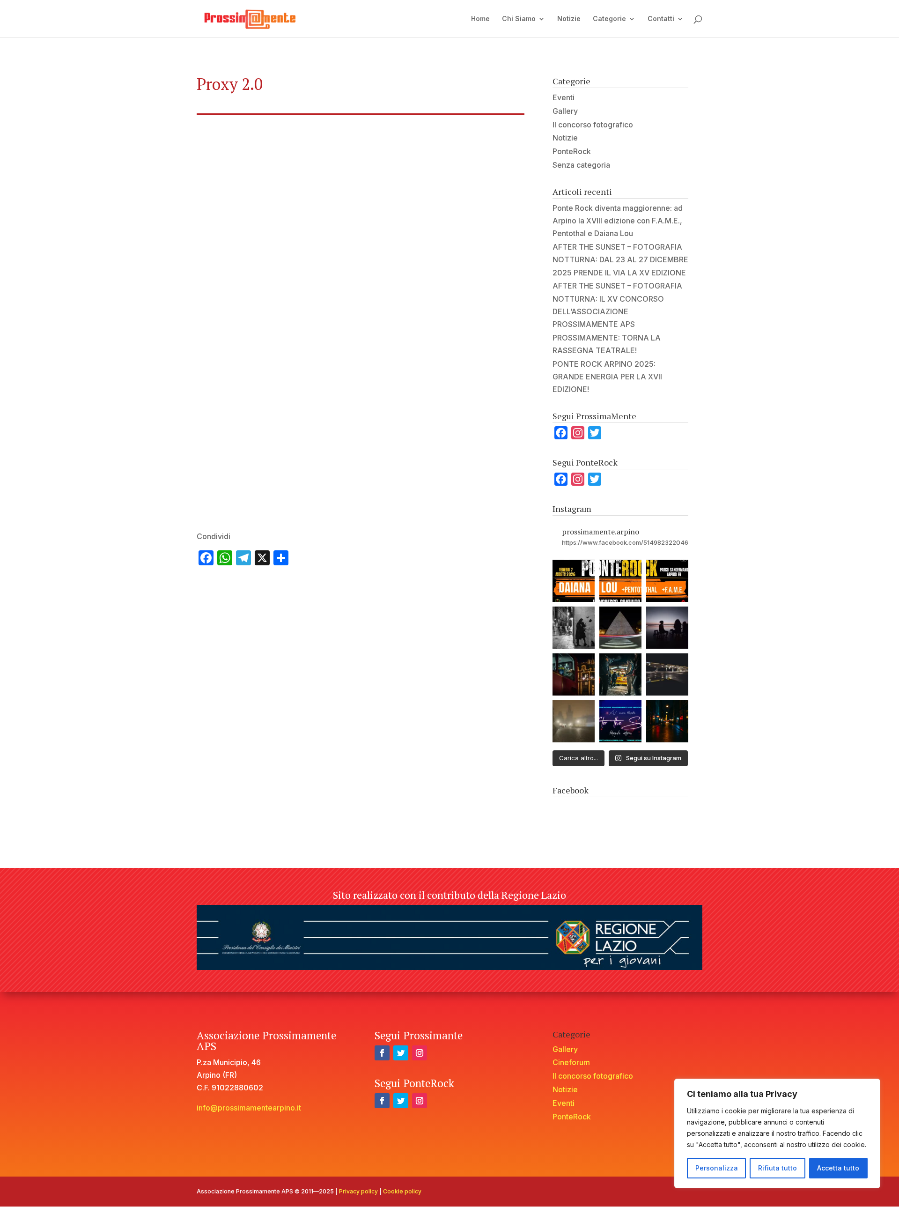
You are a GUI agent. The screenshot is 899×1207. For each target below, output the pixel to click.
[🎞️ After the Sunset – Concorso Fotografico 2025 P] (620, 721)
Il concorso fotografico (593, 124)
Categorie (609, 18)
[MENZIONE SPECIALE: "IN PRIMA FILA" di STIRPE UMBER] (667, 628)
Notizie (569, 18)
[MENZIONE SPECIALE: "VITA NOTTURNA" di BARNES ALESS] (620, 674)
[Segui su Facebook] (382, 1052)
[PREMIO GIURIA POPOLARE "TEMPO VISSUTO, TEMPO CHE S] (620, 628)
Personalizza (716, 1168)
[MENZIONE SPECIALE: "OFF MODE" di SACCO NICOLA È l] (574, 674)
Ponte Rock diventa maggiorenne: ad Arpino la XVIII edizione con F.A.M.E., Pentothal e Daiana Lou (618, 220)
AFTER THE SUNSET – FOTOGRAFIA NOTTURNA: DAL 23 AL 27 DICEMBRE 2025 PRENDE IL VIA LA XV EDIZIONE (620, 259)
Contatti (661, 18)
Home (480, 18)
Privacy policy (358, 1191)
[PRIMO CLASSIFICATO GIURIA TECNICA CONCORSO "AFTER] (574, 628)
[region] (777, 1133)
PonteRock (572, 151)
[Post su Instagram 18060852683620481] (667, 721)
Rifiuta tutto (777, 1168)
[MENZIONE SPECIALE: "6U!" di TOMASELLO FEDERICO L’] (667, 674)
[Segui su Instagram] (419, 1052)
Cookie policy (402, 1191)
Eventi (564, 97)
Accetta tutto (838, 1168)
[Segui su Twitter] (400, 1052)
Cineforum (571, 1062)
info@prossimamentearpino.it (249, 1107)
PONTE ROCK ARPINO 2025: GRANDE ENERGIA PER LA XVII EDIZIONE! (607, 376)
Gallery (565, 111)
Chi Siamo (519, 18)
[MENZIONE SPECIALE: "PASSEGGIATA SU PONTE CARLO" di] (574, 721)
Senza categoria (581, 165)
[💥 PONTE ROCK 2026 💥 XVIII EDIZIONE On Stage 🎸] (574, 581)
